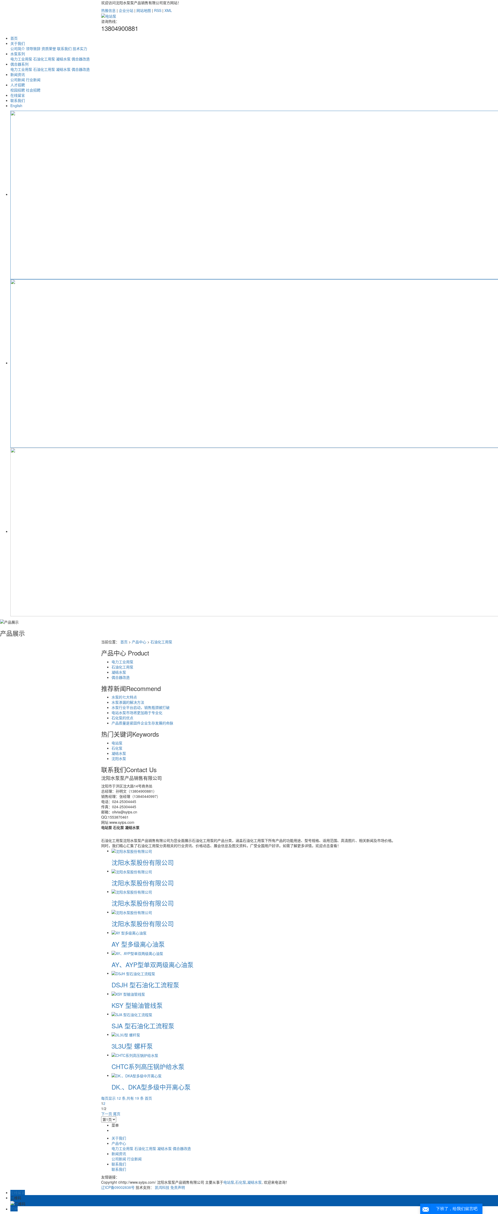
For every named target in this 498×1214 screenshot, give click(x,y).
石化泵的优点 (122, 717)
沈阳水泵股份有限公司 (143, 862)
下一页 (106, 1113)
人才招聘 (17, 84)
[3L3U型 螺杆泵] (126, 1034)
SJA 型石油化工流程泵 (143, 1025)
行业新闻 (33, 79)
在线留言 (17, 95)
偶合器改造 (81, 58)
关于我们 (17, 43)
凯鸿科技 (162, 1187)
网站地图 (143, 10)
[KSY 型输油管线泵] (128, 993)
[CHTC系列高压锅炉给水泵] (135, 1054)
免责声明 (177, 1187)
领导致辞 (33, 48)
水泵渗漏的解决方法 (128, 702)
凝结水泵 (63, 58)
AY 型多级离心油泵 (138, 943)
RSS (157, 10)
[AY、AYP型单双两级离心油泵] (137, 952)
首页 (14, 38)
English (16, 105)
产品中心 (139, 641)
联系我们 (64, 48)
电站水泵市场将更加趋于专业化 (137, 712)
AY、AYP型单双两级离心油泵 (152, 964)
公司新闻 (17, 79)
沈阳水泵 (119, 758)
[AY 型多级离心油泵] (129, 932)
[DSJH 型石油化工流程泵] (133, 973)
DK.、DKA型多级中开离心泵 (151, 1086)
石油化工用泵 (44, 58)
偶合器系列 (19, 64)
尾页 (116, 1113)
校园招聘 (17, 90)
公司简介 (17, 48)
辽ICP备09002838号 (118, 1187)
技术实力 (80, 48)
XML (168, 10)
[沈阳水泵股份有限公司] (132, 850)
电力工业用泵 (21, 58)
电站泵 (117, 742)
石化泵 (117, 748)
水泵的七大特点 (124, 697)
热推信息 (108, 10)
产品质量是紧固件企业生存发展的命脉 (142, 722)
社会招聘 (33, 90)
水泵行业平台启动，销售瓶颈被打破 (141, 707)
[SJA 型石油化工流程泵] (132, 1013)
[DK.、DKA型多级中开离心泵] (137, 1075)
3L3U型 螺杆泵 (132, 1045)
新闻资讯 (17, 74)
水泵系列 (17, 53)
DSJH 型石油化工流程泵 (145, 984)
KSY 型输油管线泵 (137, 1005)
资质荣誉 (49, 48)
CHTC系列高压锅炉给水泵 (148, 1066)
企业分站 (126, 10)
